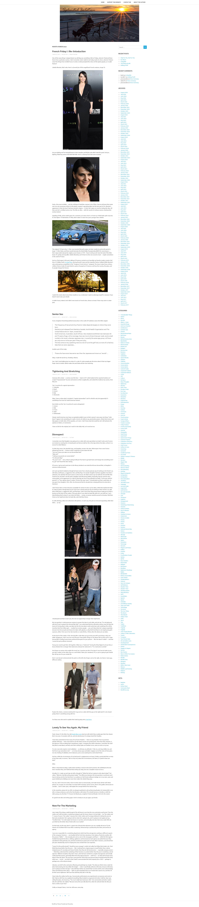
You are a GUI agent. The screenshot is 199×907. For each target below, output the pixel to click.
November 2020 (125, 221)
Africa (122, 318)
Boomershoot (124, 344)
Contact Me (127, 2)
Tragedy (123, 628)
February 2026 (125, 103)
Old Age (123, 534)
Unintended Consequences (128, 644)
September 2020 (125, 224)
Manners (123, 503)
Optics (122, 540)
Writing (123, 672)
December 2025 (125, 107)
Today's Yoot (124, 616)
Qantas (122, 557)
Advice (122, 316)
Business (123, 352)
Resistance (123, 566)
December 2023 (125, 152)
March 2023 (124, 169)
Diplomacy (123, 383)
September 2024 (125, 135)
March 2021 (124, 213)
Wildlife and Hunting (126, 668)
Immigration (124, 475)
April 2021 (123, 211)
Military (123, 512)
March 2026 (124, 101)
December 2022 (125, 174)
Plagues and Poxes (126, 547)
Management (124, 501)
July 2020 (123, 228)
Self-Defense (124, 585)
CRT (122, 376)
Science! (123, 581)
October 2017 (124, 290)
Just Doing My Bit (125, 63)
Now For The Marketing (64, 805)
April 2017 (123, 301)
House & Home (125, 467)
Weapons (123, 661)
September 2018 (125, 269)
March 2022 (124, 191)
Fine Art (123, 415)
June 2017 (123, 297)
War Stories (124, 652)
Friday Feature (73, 54)
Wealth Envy (124, 659)
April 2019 (123, 256)
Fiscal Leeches (124, 417)
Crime (122, 374)
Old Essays (123, 536)
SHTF (122, 594)
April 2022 (123, 189)
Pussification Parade (126, 555)
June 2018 (123, 275)
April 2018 (123, 279)
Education (123, 396)
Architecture (124, 327)
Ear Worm (123, 59)
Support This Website (114, 2)
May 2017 (123, 299)
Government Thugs (126, 437)
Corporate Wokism (126, 372)
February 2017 (125, 305)
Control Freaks (125, 368)
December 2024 (125, 129)
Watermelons (124, 655)
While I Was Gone (125, 665)
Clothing (123, 361)
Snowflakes (124, 596)
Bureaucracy (124, 350)
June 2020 (123, 230)
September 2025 (125, 113)
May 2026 (123, 98)
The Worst (123, 613)
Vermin (123, 650)
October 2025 (124, 111)
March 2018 (124, 280)
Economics (123, 395)
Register (123, 682)
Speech (123, 598)
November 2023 (125, 154)
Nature (122, 531)
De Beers (123, 380)
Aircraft (123, 320)
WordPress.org (125, 690)
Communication (125, 363)
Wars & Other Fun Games (128, 654)
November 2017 (125, 288)
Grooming (123, 449)
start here (88, 719)
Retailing (123, 568)
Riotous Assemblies (126, 575)
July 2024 (123, 139)
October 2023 (124, 156)
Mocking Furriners (126, 514)
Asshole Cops (124, 329)
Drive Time (124, 387)
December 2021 (125, 197)
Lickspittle (123, 61)
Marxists (123, 506)
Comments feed (125, 688)
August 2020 (124, 226)
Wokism (123, 670)
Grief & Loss (124, 445)
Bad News (123, 335)
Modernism (124, 516)
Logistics (123, 499)
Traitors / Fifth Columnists (128, 633)
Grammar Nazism (125, 439)
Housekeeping (124, 469)
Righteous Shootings (126, 570)
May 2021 (123, 210)
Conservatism (124, 365)
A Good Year (68, 262)
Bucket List (124, 346)
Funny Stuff (124, 428)
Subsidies (123, 601)
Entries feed (124, 686)
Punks (122, 553)
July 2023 (123, 161)
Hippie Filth (124, 462)
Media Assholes (125, 508)
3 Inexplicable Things (126, 314)
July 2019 (123, 251)
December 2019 (125, 241)
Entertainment (125, 402)
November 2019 (125, 243)
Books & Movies (125, 342)
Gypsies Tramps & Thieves (128, 456)
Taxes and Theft (125, 605)
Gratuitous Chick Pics (126, 441)
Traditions (123, 626)
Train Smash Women (126, 631)
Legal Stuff (124, 488)
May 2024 (123, 142)
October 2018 (124, 267)
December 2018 (125, 264)
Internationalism (125, 478)
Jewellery (123, 480)
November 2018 (125, 265)
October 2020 (124, 223)
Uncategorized (125, 642)
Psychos (123, 551)
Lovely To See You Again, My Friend (70, 727)
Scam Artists (124, 577)
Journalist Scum (125, 482)
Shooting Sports (125, 590)
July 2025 (123, 116)
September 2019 (125, 247)
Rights (122, 572)
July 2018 (123, 273)
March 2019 (124, 258)
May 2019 (123, 254)
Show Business (125, 592)
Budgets (123, 348)
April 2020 (123, 234)
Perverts (123, 546)
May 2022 (123, 187)
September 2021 (125, 202)
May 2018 (123, 277)
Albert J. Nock (124, 322)
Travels (122, 635)
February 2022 (125, 193)
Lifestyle (123, 493)
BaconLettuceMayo (126, 333)
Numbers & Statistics (126, 532)
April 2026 (123, 100)
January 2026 (124, 105)
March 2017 (124, 303)
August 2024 (124, 137)
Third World (124, 614)
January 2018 (124, 284)
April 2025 (123, 122)
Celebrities (124, 355)
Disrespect (58, 434)
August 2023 (124, 159)
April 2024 (123, 144)
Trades (122, 624)
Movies (123, 519)
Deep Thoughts (125, 382)
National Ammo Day (126, 529)
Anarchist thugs (125, 324)
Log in (122, 684)
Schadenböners (125, 579)
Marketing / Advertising (127, 505)
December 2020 (125, 219)
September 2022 (125, 180)
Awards (123, 331)
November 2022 (125, 176)
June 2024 (123, 141)
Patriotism (123, 542)
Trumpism (123, 637)
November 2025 (125, 109)
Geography (124, 432)
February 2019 (125, 260)
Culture (71, 437)
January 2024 (124, 150)
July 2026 (123, 94)
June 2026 (123, 96)
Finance (123, 413)
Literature (123, 497)
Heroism (123, 460)
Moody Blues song (76, 734)
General (71, 730)
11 (65, 895)
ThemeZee (70, 904)
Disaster (123, 385)
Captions (123, 354)
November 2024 (125, 131)
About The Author (139, 2)
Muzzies (123, 525)
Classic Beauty (124, 357)
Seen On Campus (125, 583)
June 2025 (123, 118)
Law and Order (125, 486)
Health (122, 458)
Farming (123, 408)
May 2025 (123, 120)
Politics (123, 549)
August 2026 (124, 92)
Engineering (124, 400)
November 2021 (125, 198)
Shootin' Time (124, 587)
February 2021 (125, 215)
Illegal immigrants (125, 473)
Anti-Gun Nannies (125, 326)
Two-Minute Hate (125, 639)
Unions (122, 646)
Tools (122, 618)
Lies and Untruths (125, 491)
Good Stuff (124, 436)
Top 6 (122, 620)
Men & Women (73, 317)
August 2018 (124, 271)
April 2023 (123, 167)
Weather (123, 663)
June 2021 (123, 208)
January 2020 (124, 239)
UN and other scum (126, 641)
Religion (123, 564)
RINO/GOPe (124, 573)
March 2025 (124, 124)
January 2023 (124, 172)
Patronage (123, 544)
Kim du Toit (65, 54)
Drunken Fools (125, 389)
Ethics (122, 406)
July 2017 (123, 295)
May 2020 (123, 232)
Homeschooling (125, 465)
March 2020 (124, 236)
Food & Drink (124, 419)
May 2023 (123, 165)
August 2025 (124, 115)
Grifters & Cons (125, 447)
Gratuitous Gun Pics (126, 443)
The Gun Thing (125, 611)
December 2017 (125, 286)
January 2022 (124, 195)
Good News (124, 434)
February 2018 (125, 282)
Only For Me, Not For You (128, 58)
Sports (122, 600)
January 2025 (124, 128)
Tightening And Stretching (66, 371)
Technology (124, 607)
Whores (123, 667)
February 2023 (125, 170)
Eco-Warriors (124, 393)
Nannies (123, 527)
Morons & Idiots (125, 518)
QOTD (122, 559)
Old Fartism (124, 538)
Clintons (123, 359)
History (123, 464)
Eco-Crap (123, 391)
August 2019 (124, 249)
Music (122, 523)
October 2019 (124, 245)
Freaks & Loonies (125, 423)
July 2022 (123, 183)
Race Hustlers (124, 560)
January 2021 (124, 217)
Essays (122, 404)
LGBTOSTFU (124, 490)
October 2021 (124, 200)
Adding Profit (124, 65)
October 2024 (124, 133)
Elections (123, 398)
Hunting (123, 471)
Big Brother (124, 341)
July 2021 (123, 206)
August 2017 (124, 293)
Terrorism (123, 609)
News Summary (134, 79)
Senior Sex (57, 314)
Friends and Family (126, 426)
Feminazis (123, 411)
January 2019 (124, 262)
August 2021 (124, 204)
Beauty (122, 337)
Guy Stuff (123, 454)
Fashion (123, 409)
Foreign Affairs (125, 421)
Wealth (123, 657)
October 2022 (124, 178)
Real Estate (124, 562)
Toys (122, 622)
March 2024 (124, 146)
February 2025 (125, 126)
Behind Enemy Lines (126, 339)
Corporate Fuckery (126, 370)
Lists (122, 495)
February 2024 (125, 148)
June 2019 (123, 252)
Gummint (123, 450)
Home (102, 2)
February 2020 (125, 238)
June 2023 (123, 163)
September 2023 (125, 157)
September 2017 (125, 292)
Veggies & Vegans (126, 648)
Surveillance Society (126, 603)
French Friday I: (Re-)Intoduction (69, 51)
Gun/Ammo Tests (125, 452)
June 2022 (123, 185)
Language (123, 484)
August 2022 (124, 182)
